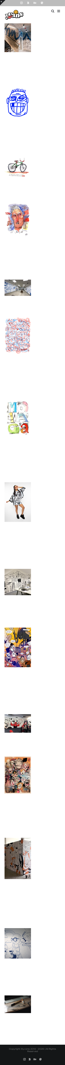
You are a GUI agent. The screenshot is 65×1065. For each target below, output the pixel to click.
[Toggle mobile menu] (58, 11)
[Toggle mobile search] (52, 11)
